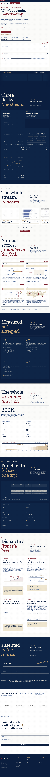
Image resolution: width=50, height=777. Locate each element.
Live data (40, 759)
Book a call (14, 32)
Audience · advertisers (19, 759)
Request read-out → (25, 744)
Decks (28, 762)
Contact (28, 763)
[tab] (18, 227)
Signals (17, 763)
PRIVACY (11, 774)
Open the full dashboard (25, 230)
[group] (25, 216)
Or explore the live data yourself (6, 34)
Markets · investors (18, 762)
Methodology (18, 765)
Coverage (17, 766)
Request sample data (15, 3)
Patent (28, 759)
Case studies (41, 763)
